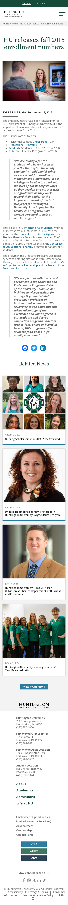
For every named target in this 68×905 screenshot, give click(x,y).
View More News (34, 686)
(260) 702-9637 (25, 759)
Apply (34, 851)
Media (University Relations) (33, 821)
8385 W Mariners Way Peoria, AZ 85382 (29, 770)
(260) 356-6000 (25, 727)
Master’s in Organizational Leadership (33, 263)
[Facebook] (25, 348)
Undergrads (40, 141)
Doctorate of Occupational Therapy (33, 245)
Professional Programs (23, 145)
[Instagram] (29, 880)
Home (6, 23)
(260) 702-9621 (25, 743)
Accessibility (15, 892)
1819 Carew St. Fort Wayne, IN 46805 (29, 738)
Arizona (41, 3)
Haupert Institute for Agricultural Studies (32, 235)
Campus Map (24, 830)
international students (38, 228)
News (15, 23)
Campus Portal (25, 835)
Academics (25, 790)
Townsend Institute (15, 268)
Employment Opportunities (33, 817)
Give (34, 858)
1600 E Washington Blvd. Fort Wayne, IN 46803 (30, 754)
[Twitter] (34, 348)
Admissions (25, 797)
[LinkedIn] (43, 348)
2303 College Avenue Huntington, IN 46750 (29, 722)
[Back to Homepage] (34, 705)
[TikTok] (44, 880)
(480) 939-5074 (25, 775)
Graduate (15, 148)
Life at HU (24, 803)
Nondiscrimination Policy (38, 895)
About (21, 784)
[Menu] (62, 14)
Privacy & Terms (38, 892)
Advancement (25, 826)
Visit (34, 844)
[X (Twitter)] (34, 880)
